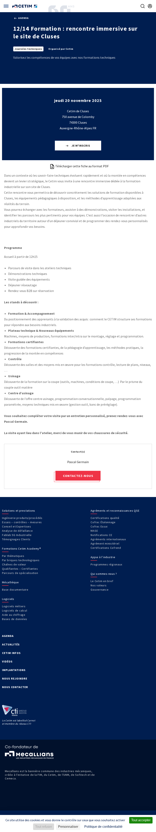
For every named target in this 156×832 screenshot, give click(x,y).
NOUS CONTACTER (15, 687)
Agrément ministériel (105, 543)
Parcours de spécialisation (20, 573)
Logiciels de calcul (14, 610)
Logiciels (8, 599)
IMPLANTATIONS (14, 670)
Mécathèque (10, 582)
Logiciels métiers (14, 606)
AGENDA (8, 636)
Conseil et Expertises (16, 526)
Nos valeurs (98, 585)
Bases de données (14, 619)
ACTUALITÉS (11, 644)
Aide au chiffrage (13, 615)
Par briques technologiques (21, 560)
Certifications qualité (105, 518)
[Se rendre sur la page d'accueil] (25, 6)
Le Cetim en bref (102, 581)
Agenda (23, 17)
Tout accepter (141, 820)
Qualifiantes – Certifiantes (20, 569)
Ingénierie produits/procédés (22, 518)
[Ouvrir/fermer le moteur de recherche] (143, 6)
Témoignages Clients (16, 539)
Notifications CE (101, 535)
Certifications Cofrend (106, 548)
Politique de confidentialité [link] (103, 826)
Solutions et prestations (18, 510)
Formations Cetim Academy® (21, 548)
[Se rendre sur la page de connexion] (150, 6)
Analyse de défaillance (17, 531)
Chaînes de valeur (14, 564)
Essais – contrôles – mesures (22, 522)
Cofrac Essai (99, 526)
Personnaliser (68, 826)
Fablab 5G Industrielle (17, 535)
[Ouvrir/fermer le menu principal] (6, 6)
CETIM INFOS (11, 653)
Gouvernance (99, 589)
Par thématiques (13, 556)
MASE (94, 531)
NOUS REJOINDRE (14, 678)
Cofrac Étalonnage (103, 522)
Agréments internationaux (108, 539)
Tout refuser (43, 826)
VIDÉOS (7, 661)
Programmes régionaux (106, 564)
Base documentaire (15, 589)
